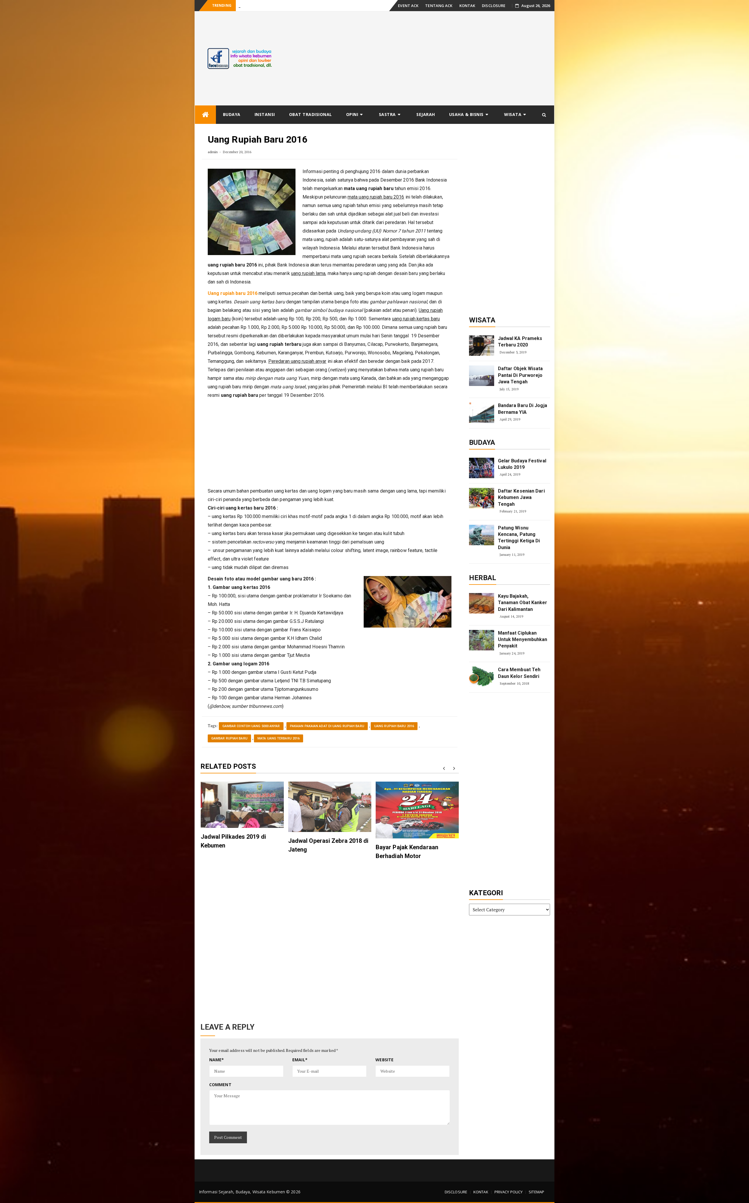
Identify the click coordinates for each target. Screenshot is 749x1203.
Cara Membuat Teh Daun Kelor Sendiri (519, 673)
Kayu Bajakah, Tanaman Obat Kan (267, 6)
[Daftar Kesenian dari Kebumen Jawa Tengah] (481, 498)
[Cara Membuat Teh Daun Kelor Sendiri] (481, 677)
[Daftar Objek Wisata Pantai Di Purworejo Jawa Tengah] (481, 375)
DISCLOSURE (493, 5)
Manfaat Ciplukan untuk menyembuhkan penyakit (522, 639)
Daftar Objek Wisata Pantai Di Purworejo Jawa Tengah (520, 375)
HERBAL (483, 578)
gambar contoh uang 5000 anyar (251, 726)
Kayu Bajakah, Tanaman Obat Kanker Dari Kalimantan (522, 602)
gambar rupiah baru (229, 738)
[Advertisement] (419, 58)
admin (213, 152)
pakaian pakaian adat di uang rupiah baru (327, 726)
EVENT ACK (408, 5)
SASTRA (387, 114)
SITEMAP (536, 1192)
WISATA (512, 114)
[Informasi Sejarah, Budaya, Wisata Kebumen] (205, 114)
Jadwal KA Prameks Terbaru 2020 (520, 342)
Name (216, 1059)
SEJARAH (425, 114)
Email (299, 1059)
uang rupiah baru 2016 (394, 726)
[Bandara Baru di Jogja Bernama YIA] (481, 412)
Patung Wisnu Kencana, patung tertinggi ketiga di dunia (519, 537)
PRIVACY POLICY (508, 1192)
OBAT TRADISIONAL (310, 114)
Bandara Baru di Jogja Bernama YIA (522, 409)
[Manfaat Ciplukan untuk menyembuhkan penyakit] (481, 640)
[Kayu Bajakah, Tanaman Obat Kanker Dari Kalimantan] (481, 603)
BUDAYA (231, 114)
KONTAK (467, 5)
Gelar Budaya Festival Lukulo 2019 (522, 464)
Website (384, 1059)
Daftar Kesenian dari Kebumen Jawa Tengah (521, 497)
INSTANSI (265, 114)
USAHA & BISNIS (466, 114)
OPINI (352, 114)
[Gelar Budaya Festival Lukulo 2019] (481, 468)
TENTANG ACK (438, 5)
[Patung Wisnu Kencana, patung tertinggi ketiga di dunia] (481, 535)
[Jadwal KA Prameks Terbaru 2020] (481, 345)
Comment (220, 1084)
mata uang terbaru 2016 (278, 738)
